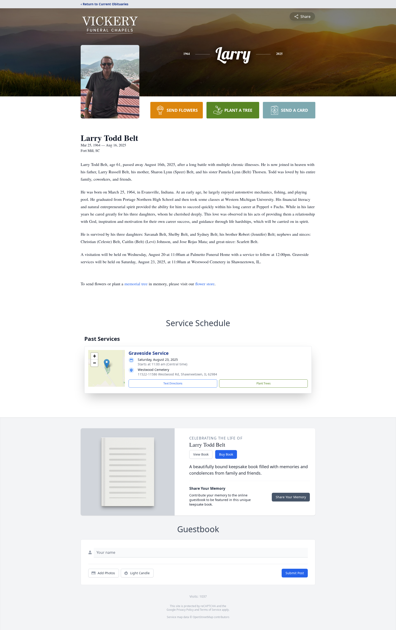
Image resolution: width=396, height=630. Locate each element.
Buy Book (226, 454)
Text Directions (172, 383)
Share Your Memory (291, 497)
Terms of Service (210, 610)
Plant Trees (263, 383)
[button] (107, 363)
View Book (201, 454)
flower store (204, 283)
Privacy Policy (185, 610)
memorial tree (136, 283)
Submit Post (295, 573)
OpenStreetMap (203, 617)
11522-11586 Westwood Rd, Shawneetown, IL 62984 (177, 374)
